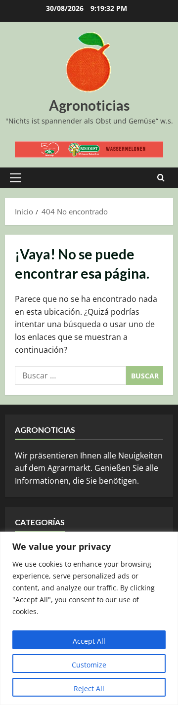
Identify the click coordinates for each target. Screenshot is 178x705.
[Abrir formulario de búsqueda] (161, 177)
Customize (89, 664)
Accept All (89, 641)
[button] (15, 177)
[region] (89, 618)
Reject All (89, 688)
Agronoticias (89, 105)
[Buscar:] (70, 375)
